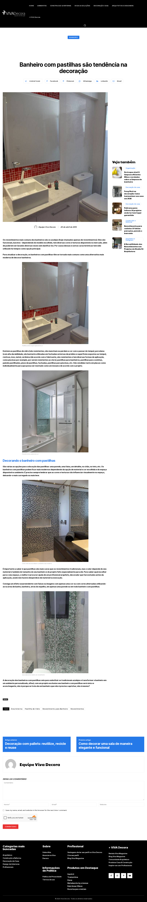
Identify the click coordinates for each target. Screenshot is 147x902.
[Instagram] (117, 875)
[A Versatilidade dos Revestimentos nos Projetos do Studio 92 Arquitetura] (117, 243)
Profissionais (8, 867)
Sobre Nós (46, 852)
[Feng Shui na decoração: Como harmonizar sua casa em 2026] (117, 191)
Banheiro (73, 37)
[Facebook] (111, 875)
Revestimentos (77, 709)
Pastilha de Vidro (32, 709)
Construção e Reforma (131, 221)
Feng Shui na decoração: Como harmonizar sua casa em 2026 (134, 195)
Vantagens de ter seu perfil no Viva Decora (84, 852)
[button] (85, 25)
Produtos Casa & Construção (120, 862)
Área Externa (16, 709)
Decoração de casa (133, 187)
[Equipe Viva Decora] (36, 227)
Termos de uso (48, 880)
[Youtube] (129, 875)
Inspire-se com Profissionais (120, 865)
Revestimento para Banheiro (55, 709)
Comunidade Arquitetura (119, 859)
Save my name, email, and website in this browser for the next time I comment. (36, 810)
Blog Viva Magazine (75, 858)
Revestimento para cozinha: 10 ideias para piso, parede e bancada (133, 229)
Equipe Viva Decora (46, 227)
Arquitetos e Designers (130, 239)
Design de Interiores (11, 864)
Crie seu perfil (73, 855)
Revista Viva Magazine (118, 853)
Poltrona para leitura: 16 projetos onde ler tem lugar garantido (132, 211)
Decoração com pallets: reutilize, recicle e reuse (35, 746)
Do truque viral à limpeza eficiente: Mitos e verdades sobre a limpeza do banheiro (133, 177)
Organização (130, 168)
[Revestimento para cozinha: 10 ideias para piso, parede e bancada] (117, 225)
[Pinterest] (123, 875)
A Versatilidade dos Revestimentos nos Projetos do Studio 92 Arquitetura (133, 248)
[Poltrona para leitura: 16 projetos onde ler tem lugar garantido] (117, 208)
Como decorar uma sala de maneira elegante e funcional (105, 746)
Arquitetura (7, 855)
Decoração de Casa (11, 861)
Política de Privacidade (51, 877)
